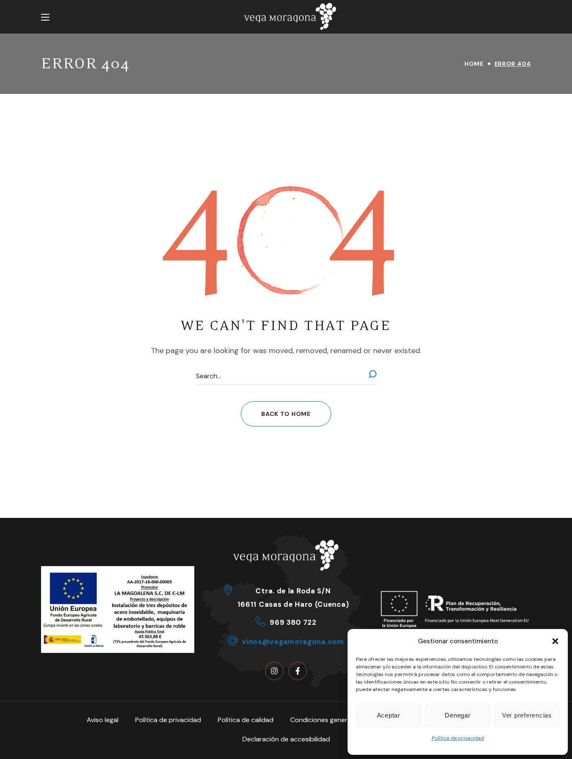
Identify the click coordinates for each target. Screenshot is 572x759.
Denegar (457, 715)
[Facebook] (298, 671)
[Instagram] (274, 671)
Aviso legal (103, 719)
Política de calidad (245, 719)
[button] (555, 641)
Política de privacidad (458, 738)
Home (474, 64)
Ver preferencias (527, 715)
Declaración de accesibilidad (286, 739)
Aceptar (388, 715)
